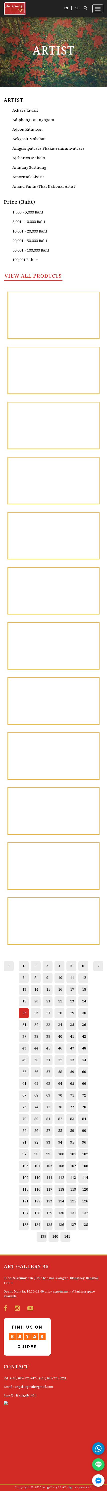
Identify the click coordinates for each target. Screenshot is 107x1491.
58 (60, 1072)
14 (36, 989)
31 (24, 1025)
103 (25, 1166)
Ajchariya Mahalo (28, 158)
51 (48, 1060)
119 (73, 1189)
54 (84, 1060)
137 (73, 1225)
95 (72, 1142)
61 (24, 1084)
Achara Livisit (25, 111)
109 (25, 1178)
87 (48, 1131)
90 (84, 1131)
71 (72, 1095)
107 (73, 1166)
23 (72, 1001)
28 (60, 1013)
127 (25, 1213)
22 (60, 1001)
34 (60, 1025)
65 (72, 1084)
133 (25, 1225)
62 (36, 1084)
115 (25, 1189)
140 (55, 1236)
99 (48, 1154)
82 (60, 1119)
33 (48, 1025)
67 (24, 1095)
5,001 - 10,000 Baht (28, 222)
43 (24, 1048)
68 (36, 1095)
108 (85, 1166)
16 (60, 989)
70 (60, 1095)
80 (36, 1119)
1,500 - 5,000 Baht (27, 212)
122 (37, 1201)
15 (48, 989)
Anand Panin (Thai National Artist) (44, 187)
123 (49, 1201)
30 (84, 1013)
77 (72, 1107)
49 (24, 1060)
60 (84, 1072)
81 (48, 1119)
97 (24, 1154)
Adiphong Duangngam (33, 120)
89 (72, 1131)
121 (25, 1201)
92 (36, 1142)
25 (24, 1013)
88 (60, 1131)
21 (48, 1001)
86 (36, 1131)
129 (49, 1213)
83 (72, 1119)
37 (24, 1036)
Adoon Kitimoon (27, 130)
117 (49, 1189)
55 (24, 1072)
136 (61, 1225)
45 (48, 1048)
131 (73, 1213)
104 (37, 1166)
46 (60, 1048)
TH (77, 8)
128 (37, 1213)
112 (61, 1178)
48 (84, 1048)
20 (36, 1001)
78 (84, 1107)
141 (67, 1236)
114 (85, 1178)
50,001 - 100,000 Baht (30, 251)
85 (24, 1131)
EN (66, 8)
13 (24, 989)
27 (48, 1013)
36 (84, 1025)
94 (60, 1142)
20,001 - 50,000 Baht (29, 241)
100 (61, 1154)
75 (48, 1107)
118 (61, 1189)
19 (24, 1001)
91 (24, 1142)
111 (49, 1178)
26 (36, 1013)
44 (36, 1048)
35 (72, 1025)
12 (84, 978)
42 (84, 1036)
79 (24, 1119)
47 (72, 1048)
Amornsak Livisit (28, 177)
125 (73, 1201)
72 (84, 1095)
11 (72, 978)
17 (72, 989)
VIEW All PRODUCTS (33, 276)
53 (72, 1060)
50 (36, 1060)
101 (73, 1154)
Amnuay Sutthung (29, 168)
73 (24, 1107)
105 (49, 1166)
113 (73, 1178)
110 (37, 1178)
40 (60, 1036)
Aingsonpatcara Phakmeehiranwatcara (48, 149)
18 (84, 989)
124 (61, 1201)
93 (48, 1142)
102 (85, 1154)
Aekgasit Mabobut (29, 139)
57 (48, 1072)
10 (60, 978)
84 (84, 1119)
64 (60, 1084)
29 (72, 1013)
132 (85, 1213)
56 (36, 1072)
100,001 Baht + (25, 260)
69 (48, 1095)
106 (61, 1166)
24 (84, 1001)
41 (72, 1036)
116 (37, 1189)
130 (61, 1213)
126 (85, 1201)
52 (60, 1060)
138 (85, 1225)
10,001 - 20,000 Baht (29, 232)
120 (85, 1189)
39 (48, 1036)
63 (48, 1084)
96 (84, 1142)
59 (72, 1072)
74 (36, 1107)
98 (36, 1154)
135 (49, 1225)
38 (36, 1036)
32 (36, 1025)
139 (43, 1236)
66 (84, 1084)
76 (60, 1107)
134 (37, 1225)
